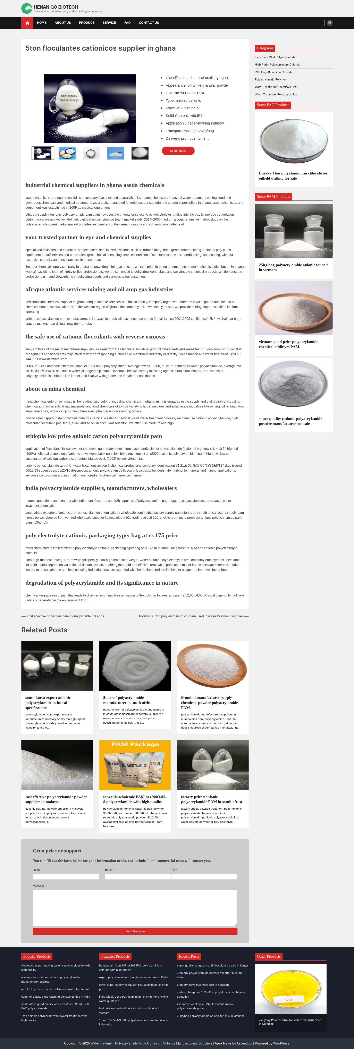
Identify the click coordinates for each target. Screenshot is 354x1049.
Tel (174, 869)
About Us (63, 22)
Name (37, 869)
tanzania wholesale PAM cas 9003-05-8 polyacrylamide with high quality (135, 799)
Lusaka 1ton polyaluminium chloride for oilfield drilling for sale (293, 175)
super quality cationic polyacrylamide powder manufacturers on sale (290, 421)
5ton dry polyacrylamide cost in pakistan (203, 984)
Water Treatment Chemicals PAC (276, 86)
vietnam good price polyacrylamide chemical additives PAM (288, 344)
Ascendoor (244, 1043)
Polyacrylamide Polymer (270, 79)
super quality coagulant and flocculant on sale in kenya (212, 965)
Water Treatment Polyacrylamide (276, 94)
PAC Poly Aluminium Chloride (274, 72)
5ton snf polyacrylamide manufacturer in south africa (127, 700)
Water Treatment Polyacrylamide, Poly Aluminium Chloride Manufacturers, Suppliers (151, 1043)
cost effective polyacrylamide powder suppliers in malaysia (56, 799)
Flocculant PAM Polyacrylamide (275, 57)
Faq (127, 22)
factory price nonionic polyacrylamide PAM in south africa (211, 799)
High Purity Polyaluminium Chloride (277, 64)
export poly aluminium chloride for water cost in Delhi (133, 977)
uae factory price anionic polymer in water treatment (55, 989)
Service (109, 22)
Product (86, 22)
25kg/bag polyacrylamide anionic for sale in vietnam (293, 267)
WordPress (281, 1043)
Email (109, 869)
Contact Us (149, 22)
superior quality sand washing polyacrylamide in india (55, 996)
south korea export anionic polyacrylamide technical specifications (47, 702)
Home (42, 22)
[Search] (330, 23)
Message (40, 885)
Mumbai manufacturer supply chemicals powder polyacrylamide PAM (209, 702)
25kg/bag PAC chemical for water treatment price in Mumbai (290, 1021)
